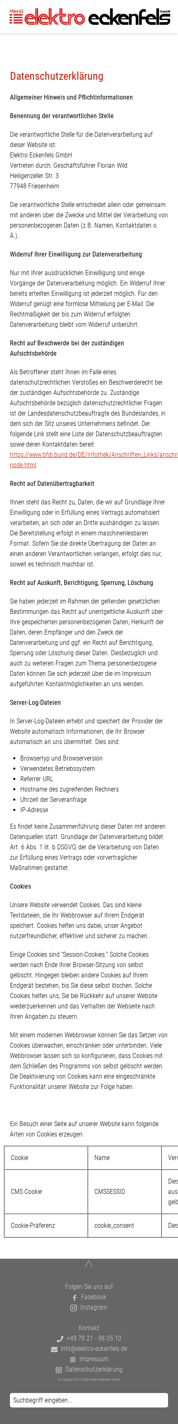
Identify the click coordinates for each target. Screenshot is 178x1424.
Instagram (92, 1307)
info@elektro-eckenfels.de (92, 1349)
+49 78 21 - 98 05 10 (92, 1338)
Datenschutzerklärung (92, 1369)
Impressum (92, 1359)
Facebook (92, 1297)
